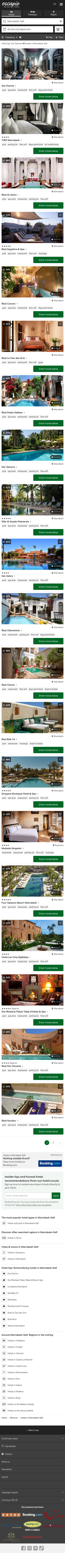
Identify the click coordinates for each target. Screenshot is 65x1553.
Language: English (10, 1492)
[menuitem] (32, 1446)
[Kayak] (11, 1515)
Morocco (14, 1417)
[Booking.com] (32, 1515)
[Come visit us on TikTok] (41, 1548)
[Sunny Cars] (32, 1526)
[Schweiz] (53, 1526)
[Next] (60, 1142)
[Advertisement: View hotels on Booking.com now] (50, 1163)
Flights (54, 14)
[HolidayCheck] (11, 1526)
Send (56, 1195)
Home (4, 1417)
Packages (32, 14)
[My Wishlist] (55, 4)
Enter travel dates (48, 96)
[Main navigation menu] (61, 4)
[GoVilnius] (32, 1537)
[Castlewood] (11, 1537)
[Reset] (60, 21)
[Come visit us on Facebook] (23, 1548)
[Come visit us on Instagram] (29, 1548)
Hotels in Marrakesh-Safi (32, 1417)
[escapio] (11, 4)
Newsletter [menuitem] (7, 1469)
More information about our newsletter (33, 1205)
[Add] (60, 51)
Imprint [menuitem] (5, 1477)
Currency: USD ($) (10, 1500)
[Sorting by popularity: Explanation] (20, 37)
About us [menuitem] (6, 1461)
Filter (61, 37)
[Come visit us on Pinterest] (35, 1548)
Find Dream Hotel (10, 1438)
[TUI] (53, 1515)
